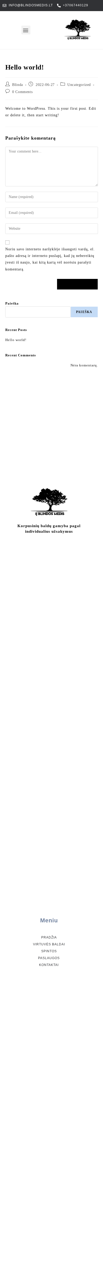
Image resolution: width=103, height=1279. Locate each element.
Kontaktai (49, 965)
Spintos (49, 951)
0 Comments (22, 92)
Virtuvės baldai (49, 944)
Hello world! (15, 340)
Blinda (17, 85)
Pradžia (49, 937)
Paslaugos (49, 958)
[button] (25, 30)
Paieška (12, 303)
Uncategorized (79, 85)
